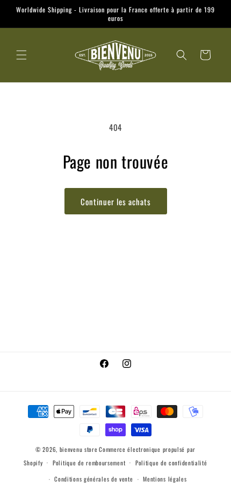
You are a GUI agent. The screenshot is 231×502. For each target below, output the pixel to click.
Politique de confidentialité (171, 462)
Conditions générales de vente (93, 479)
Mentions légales (164, 479)
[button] (21, 55)
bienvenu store (79, 449)
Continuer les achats (116, 201)
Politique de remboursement (89, 462)
